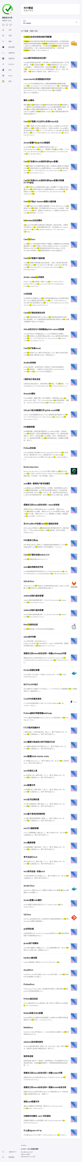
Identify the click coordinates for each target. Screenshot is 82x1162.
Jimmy (31, 1156)
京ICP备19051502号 (27, 1152)
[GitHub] (7, 25)
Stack (25, 1156)
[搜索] (76, 22)
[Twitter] (10, 25)
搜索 (24, 21)
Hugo (25, 1154)
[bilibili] (3, 25)
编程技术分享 (7, 18)
